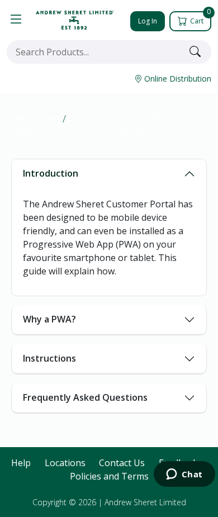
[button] (16, 20)
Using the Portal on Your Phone (76, 133)
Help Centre (33, 118)
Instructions (49, 358)
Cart (199, 18)
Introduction (50, 173)
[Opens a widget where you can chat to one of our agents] (184, 475)
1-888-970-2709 (175, 118)
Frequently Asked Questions (85, 397)
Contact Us (122, 463)
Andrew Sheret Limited (145, 502)
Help (21, 463)
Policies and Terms (109, 476)
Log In (147, 21)
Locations (65, 463)
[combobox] (95, 51)
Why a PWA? (49, 319)
